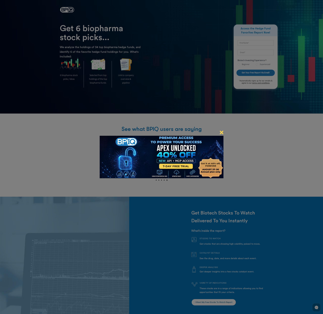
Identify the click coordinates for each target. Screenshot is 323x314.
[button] (221, 132)
